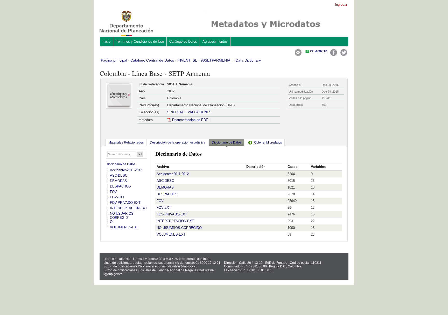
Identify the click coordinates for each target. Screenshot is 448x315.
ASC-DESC (118, 175)
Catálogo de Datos (183, 41)
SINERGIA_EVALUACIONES (189, 112)
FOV (113, 192)
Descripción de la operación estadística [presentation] (177, 142)
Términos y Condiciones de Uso (140, 41)
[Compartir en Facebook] (333, 55)
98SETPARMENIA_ (216, 60)
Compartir (318, 51)
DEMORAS (118, 181)
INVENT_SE (187, 60)
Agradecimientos (215, 41)
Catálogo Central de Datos (152, 60)
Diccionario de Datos (120, 164)
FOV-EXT (117, 197)
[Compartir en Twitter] (343, 55)
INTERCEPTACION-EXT (128, 208)
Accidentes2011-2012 (126, 170)
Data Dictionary (248, 60)
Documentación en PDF (189, 120)
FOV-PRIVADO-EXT (125, 203)
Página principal (114, 60)
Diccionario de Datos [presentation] (226, 142)
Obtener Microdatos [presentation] (268, 142)
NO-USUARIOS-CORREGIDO (122, 218)
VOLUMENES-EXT (124, 227)
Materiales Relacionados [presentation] (126, 142)
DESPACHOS (120, 186)
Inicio (106, 41)
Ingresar (341, 4)
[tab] (126, 142)
